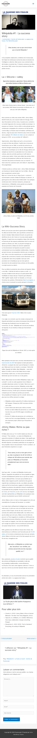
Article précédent (6, 638)
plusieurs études (15, 559)
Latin (21, 491)
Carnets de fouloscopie (17, 39)
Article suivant (31, 638)
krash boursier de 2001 (8, 362)
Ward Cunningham (28, 280)
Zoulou (5, 491)
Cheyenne (12, 491)
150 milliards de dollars (17, 135)
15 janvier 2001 (15, 312)
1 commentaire (6, 39)
